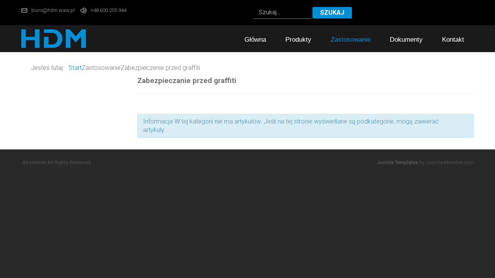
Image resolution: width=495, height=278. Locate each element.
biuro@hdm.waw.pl (53, 10)
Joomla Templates (397, 162)
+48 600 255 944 (108, 10)
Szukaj (332, 12)
